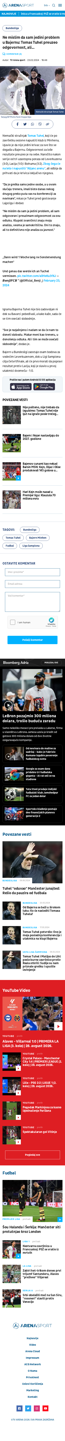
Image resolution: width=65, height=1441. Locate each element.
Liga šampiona (31, 545)
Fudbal (10, 545)
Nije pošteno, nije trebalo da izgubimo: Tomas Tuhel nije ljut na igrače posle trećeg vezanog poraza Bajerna (41, 411)
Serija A (28, 1290)
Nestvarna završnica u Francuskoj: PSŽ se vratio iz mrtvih (41, 1250)
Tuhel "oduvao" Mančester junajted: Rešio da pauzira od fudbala (31, 890)
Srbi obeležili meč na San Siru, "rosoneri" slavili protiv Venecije (42, 1299)
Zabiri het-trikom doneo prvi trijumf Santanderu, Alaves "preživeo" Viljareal (42, 1274)
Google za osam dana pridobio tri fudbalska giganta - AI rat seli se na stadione (40, 774)
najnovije (32, 1338)
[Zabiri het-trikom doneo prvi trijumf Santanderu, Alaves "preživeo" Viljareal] (11, 1274)
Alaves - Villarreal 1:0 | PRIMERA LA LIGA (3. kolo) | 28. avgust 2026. (30, 1043)
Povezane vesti (15, 400)
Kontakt (33, 1397)
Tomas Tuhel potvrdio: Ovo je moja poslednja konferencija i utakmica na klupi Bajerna (42, 935)
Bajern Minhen (37, 537)
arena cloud (32, 1351)
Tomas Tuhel (36, 136)
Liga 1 (26, 1241)
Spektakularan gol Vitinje (40, 1132)
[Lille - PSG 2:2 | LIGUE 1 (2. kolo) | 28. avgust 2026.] (11, 1086)
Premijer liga (11, 1219)
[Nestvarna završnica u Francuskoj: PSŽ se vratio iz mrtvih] (11, 1249)
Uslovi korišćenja (32, 1384)
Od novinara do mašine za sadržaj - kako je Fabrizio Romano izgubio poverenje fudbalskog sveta (42, 754)
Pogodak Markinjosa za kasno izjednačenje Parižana (42, 1109)
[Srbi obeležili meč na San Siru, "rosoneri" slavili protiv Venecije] (11, 1298)
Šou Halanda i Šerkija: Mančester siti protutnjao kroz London (31, 1229)
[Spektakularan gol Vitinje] (11, 1135)
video (32, 1345)
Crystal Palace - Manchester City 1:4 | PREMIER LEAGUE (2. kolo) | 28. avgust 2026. (42, 1062)
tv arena (18, 1419)
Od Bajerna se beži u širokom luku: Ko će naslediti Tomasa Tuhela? (41, 911)
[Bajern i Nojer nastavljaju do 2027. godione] (11, 443)
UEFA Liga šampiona (35, 952)
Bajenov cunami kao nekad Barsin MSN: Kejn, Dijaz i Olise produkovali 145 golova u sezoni (41, 467)
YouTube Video (16, 990)
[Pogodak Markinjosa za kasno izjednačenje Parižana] (11, 1110)
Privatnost (32, 1377)
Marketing (32, 1390)
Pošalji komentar (32, 640)
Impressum (32, 1358)
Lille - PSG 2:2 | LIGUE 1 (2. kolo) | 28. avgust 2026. (39, 1084)
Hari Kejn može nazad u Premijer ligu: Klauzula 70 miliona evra (39, 495)
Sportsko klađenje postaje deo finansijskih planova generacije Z (41, 812)
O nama (32, 1371)
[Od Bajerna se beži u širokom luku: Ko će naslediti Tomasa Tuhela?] (11, 911)
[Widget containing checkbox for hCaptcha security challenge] (33, 622)
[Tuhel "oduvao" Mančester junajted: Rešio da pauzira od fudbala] (32, 862)
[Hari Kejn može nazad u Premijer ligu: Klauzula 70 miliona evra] (11, 499)
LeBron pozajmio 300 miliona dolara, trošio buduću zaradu (29, 719)
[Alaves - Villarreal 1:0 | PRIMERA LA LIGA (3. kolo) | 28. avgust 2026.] (32, 1013)
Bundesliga (12, 28)
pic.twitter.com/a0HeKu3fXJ (36, 276)
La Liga (27, 1266)
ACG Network (32, 1364)
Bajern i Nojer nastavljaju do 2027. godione (41, 437)
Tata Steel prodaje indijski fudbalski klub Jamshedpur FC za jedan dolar (42, 793)
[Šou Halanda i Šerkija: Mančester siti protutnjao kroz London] (32, 1201)
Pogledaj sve (51, 662)
